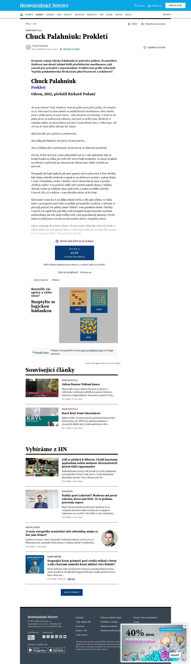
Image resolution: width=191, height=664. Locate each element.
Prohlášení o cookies (109, 622)
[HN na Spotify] (60, 636)
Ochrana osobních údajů (110, 618)
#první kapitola (41, 280)
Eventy (136, 622)
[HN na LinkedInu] (56, 636)
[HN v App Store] (56, 650)
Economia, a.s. (46, 621)
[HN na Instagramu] (52, 636)
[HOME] (21, 14)
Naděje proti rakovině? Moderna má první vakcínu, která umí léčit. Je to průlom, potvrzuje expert (89, 499)
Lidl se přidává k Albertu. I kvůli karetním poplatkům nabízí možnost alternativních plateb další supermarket (89, 463)
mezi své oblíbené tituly (92, 350)
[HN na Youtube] (64, 636)
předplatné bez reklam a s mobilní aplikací (76, 264)
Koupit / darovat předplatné (145, 618)
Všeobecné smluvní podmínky (113, 631)
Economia (80, 626)
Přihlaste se (85, 272)
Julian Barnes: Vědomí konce (81, 384)
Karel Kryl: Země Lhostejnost (81, 413)
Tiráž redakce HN (83, 622)
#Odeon (55, 280)
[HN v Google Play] (37, 650)
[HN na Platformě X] (44, 636)
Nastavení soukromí (108, 626)
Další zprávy (71, 592)
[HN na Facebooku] (48, 636)
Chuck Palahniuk (40, 46)
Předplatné (175, 5)
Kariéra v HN (81, 631)
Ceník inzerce (81, 635)
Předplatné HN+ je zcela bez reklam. (107, 363)
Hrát (78, 309)
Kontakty (80, 618)
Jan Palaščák (33, 527)
